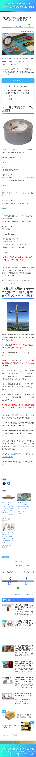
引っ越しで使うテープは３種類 (16, 86)
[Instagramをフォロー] (10, 583)
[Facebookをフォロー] (26, 578)
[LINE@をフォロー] (18, 588)
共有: (10, 96)
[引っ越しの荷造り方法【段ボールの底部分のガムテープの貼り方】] (24, 497)
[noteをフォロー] (26, 583)
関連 (10, 99)
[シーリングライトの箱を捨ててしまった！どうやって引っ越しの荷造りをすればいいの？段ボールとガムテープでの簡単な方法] (8, 497)
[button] (32, 436)
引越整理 (6, 557)
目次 (16, 80)
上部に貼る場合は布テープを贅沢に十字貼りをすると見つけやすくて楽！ (19, 91)
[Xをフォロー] (10, 578)
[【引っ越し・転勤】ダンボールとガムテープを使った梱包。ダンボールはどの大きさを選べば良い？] (8, 527)
